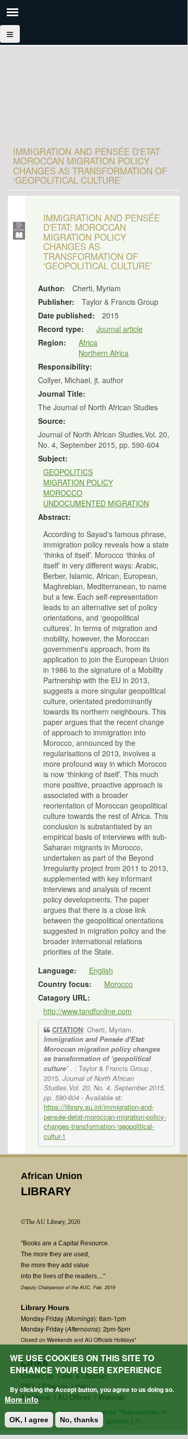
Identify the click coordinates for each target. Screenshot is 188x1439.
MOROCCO (62, 492)
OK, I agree (28, 1420)
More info (22, 1399)
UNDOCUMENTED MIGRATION (96, 503)
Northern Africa (104, 353)
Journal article (119, 329)
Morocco (118, 984)
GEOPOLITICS (68, 472)
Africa (88, 342)
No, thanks (79, 1420)
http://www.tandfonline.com (87, 1011)
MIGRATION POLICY (78, 482)
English (101, 970)
